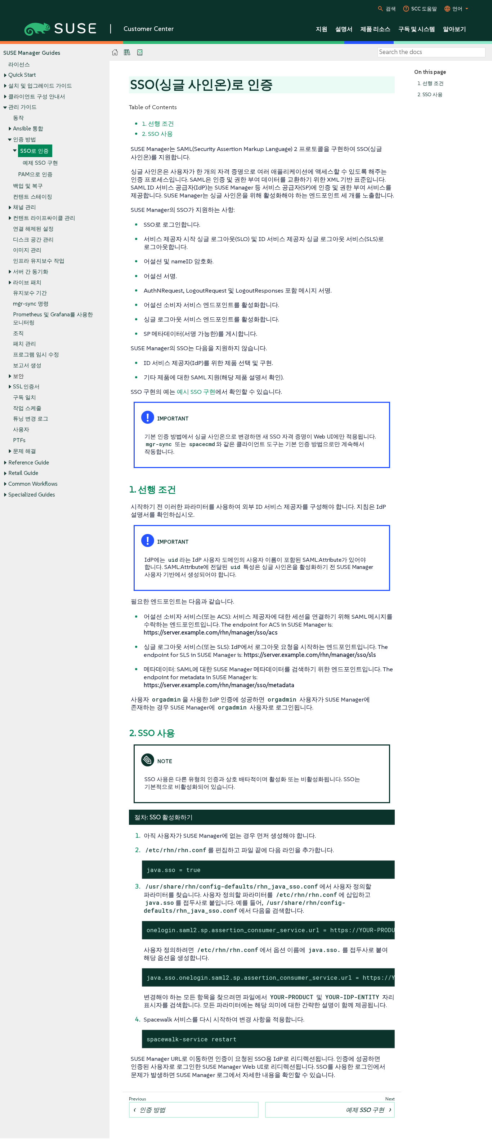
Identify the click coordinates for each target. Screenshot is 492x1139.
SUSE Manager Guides (31, 52)
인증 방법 (24, 139)
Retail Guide (23, 473)
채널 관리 (24, 207)
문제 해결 (24, 451)
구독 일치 (24, 397)
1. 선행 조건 (430, 83)
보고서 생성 (27, 365)
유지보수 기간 (30, 292)
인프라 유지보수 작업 (38, 260)
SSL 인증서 (26, 386)
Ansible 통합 (28, 128)
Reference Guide (28, 462)
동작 (18, 117)
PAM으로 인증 (35, 174)
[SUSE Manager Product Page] (127, 52)
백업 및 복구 (28, 185)
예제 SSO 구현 (40, 162)
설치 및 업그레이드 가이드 (40, 85)
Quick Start (22, 74)
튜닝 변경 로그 (30, 418)
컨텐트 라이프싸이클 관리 (44, 217)
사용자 (21, 429)
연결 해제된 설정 (33, 228)
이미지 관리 (27, 249)
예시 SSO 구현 (196, 392)
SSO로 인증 (34, 150)
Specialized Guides (31, 494)
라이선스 (19, 64)
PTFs (19, 440)
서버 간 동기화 (30, 271)
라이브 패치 (27, 282)
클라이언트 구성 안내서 (36, 96)
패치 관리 (24, 343)
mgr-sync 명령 (31, 303)
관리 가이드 (22, 106)
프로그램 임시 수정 (36, 354)
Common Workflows (33, 483)
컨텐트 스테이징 (32, 196)
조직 (18, 333)
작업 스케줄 (27, 408)
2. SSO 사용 (430, 95)
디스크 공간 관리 (33, 239)
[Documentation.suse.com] (115, 52)
